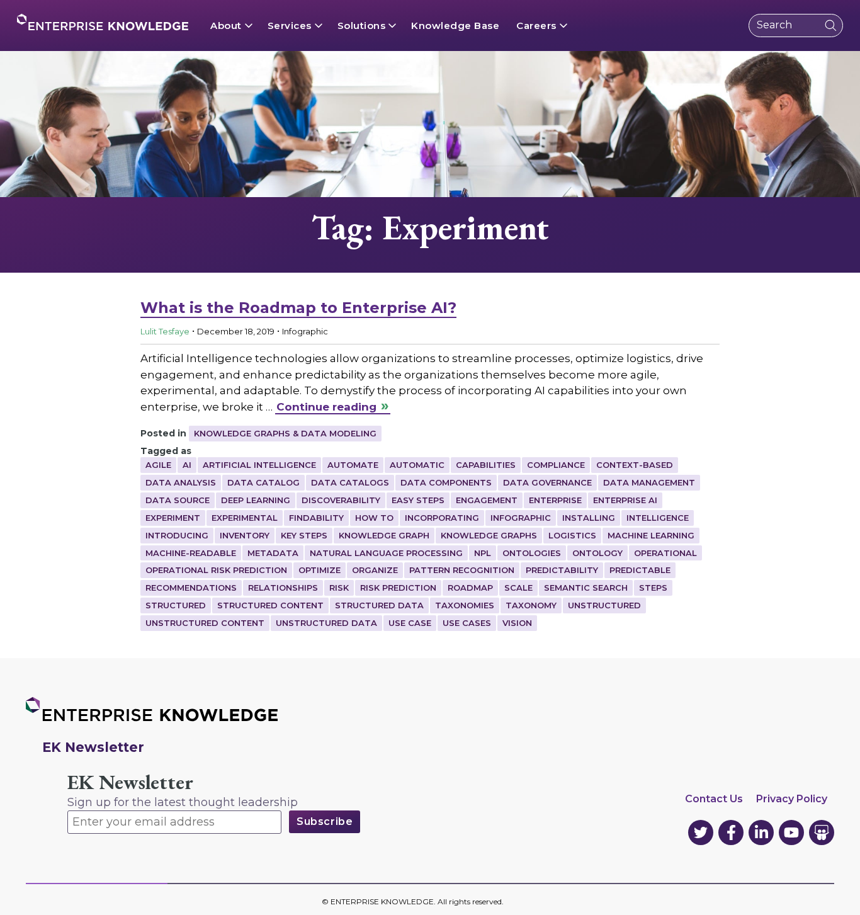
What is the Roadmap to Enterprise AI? (298, 307)
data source (177, 500)
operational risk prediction (216, 570)
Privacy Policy (791, 799)
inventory (244, 535)
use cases (467, 623)
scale (518, 588)
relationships (283, 588)
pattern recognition (461, 570)
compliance (556, 465)
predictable (639, 570)
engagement (487, 500)
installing (588, 518)
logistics (572, 535)
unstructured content (204, 623)
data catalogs (350, 482)
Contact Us (714, 799)
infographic (520, 518)
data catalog (263, 482)
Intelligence (657, 518)
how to (374, 518)
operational (665, 553)
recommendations (191, 588)
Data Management (649, 482)
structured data (379, 605)
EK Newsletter (130, 782)
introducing (176, 535)
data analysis (180, 482)
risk (339, 588)
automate (352, 465)
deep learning (255, 500)
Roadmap (470, 588)
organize (375, 570)
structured (175, 605)
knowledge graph (384, 535)
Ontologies (531, 553)
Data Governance (547, 482)
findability (316, 518)
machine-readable (190, 553)
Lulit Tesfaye (165, 331)
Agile (158, 465)
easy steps (418, 500)
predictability (562, 570)
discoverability (341, 500)
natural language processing (386, 553)
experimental (245, 518)
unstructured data (326, 623)
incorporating (442, 518)
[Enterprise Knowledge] (102, 22)
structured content (270, 605)
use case (409, 623)
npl (482, 553)
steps (653, 588)
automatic (417, 465)
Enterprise (555, 500)
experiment (172, 518)
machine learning (651, 535)
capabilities (486, 465)
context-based (634, 465)
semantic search (586, 588)
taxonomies (464, 605)
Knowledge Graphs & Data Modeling (285, 433)
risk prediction (398, 588)
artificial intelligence (259, 465)
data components (446, 482)
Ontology (597, 553)
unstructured (604, 605)
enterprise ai (625, 500)
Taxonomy (531, 605)
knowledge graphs (489, 535)
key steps (304, 535)
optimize (319, 570)
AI (187, 465)
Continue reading (326, 407)
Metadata (272, 553)
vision (517, 623)
